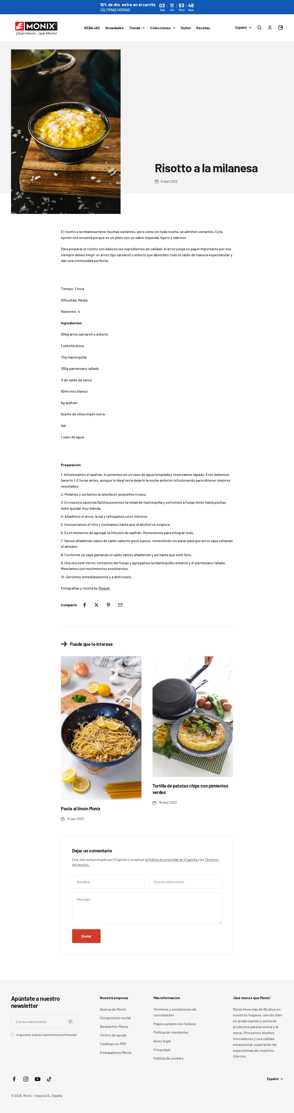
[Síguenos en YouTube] (37, 1079)
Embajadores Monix (115, 1052)
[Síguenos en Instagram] (26, 1079)
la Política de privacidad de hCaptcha (171, 860)
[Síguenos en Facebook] (14, 1079)
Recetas (203, 28)
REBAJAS (92, 28)
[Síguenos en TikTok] (49, 1079)
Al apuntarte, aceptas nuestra (46, 1034)
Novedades (114, 28)
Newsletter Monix (114, 1026)
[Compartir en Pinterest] (108, 605)
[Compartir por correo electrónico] (120, 605)
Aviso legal (162, 1041)
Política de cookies (168, 1058)
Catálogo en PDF (113, 1043)
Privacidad (161, 1049)
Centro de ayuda (113, 1035)
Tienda (134, 28)
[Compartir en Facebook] (84, 605)
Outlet (186, 28)
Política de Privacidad (64, 1034)
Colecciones (160, 28)
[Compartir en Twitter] (96, 605)
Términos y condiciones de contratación (174, 1012)
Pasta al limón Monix (81, 808)
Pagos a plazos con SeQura (174, 1023)
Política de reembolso (170, 1032)
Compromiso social (115, 1017)
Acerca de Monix (113, 1009)
